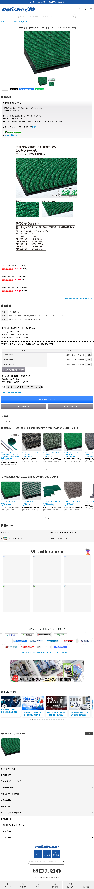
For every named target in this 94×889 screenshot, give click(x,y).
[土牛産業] (18, 640)
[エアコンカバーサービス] (62, 634)
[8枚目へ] (42, 719)
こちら (34, 127)
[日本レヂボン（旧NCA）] (83, 640)
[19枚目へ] (61, 719)
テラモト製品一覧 (11, 135)
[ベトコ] (13, 646)
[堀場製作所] (45, 646)
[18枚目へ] (59, 719)
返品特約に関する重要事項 (12, 392)
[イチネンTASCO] (29, 634)
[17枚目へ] (58, 719)
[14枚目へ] (53, 719)
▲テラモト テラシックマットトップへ (78, 299)
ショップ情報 (6, 831)
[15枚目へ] (54, 719)
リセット (90, 734)
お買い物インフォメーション (12, 825)
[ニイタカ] (50, 640)
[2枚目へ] (32, 719)
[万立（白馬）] (78, 646)
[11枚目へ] (47, 719)
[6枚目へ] (39, 719)
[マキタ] (62, 646)
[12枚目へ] (49, 719)
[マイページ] (85, 9)
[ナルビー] (34, 640)
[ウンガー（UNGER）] (45, 634)
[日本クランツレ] (67, 640)
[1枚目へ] (30, 719)
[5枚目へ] (37, 719)
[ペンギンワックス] (29, 646)
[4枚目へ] (35, 719)
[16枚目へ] (56, 719)
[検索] (73, 16)
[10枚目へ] (46, 719)
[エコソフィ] (78, 634)
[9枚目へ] (44, 719)
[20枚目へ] (63, 719)
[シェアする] (5, 89)
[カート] (80, 9)
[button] (91, 9)
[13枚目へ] (51, 719)
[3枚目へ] (34, 719)
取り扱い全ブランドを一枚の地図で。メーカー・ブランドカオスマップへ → (47, 652)
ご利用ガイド (6, 819)
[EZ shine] (13, 634)
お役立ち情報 (6, 838)
